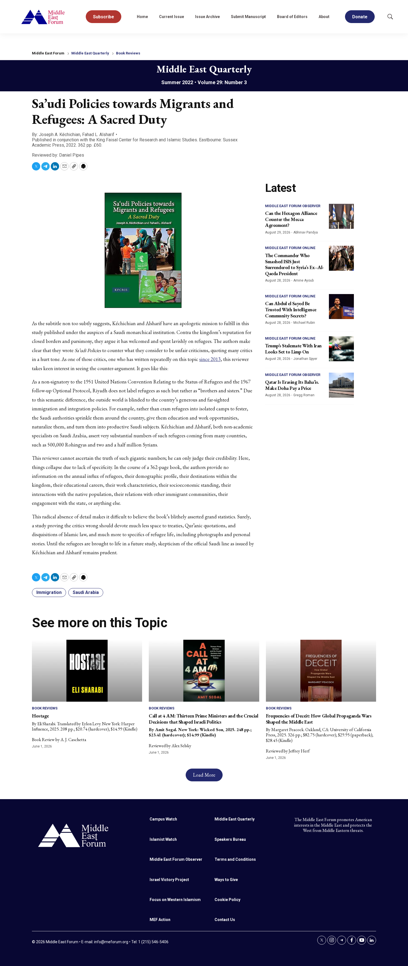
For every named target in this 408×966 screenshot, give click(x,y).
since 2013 (210, 359)
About (324, 16)
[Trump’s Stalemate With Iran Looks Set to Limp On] (341, 348)
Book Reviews (128, 53)
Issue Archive (207, 16)
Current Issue (171, 16)
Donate (359, 16)
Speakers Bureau (230, 839)
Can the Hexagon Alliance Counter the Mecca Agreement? (291, 219)
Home (142, 16)
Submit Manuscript (248, 16)
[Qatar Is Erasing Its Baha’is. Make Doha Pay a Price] (341, 385)
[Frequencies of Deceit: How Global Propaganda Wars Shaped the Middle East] (321, 671)
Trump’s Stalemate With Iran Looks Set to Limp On (293, 348)
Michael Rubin (304, 323)
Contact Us (225, 919)
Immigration (49, 592)
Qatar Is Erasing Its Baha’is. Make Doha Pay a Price (292, 385)
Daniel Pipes (71, 155)
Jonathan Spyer (305, 359)
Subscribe (103, 16)
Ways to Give (226, 879)
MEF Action (160, 919)
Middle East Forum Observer (292, 206)
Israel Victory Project (169, 879)
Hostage (40, 715)
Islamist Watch (163, 839)
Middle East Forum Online (290, 248)
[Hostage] (87, 671)
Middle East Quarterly (90, 53)
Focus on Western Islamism (175, 899)
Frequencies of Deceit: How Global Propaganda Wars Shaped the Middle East (319, 718)
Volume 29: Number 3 (222, 82)
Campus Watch (163, 819)
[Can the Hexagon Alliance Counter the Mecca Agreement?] (341, 216)
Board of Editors (292, 16)
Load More (204, 775)
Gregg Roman (303, 395)
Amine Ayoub (303, 280)
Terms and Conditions (235, 859)
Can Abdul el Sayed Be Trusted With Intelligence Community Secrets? (290, 309)
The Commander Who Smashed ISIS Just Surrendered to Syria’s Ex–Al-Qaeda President (294, 264)
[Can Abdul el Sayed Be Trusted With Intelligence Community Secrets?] (341, 306)
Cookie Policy (227, 899)
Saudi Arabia (86, 592)
